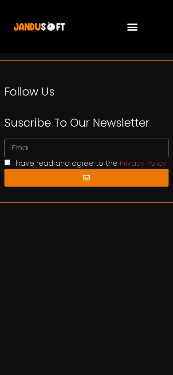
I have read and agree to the (89, 163)
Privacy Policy (143, 163)
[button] (132, 26)
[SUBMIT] (86, 178)
